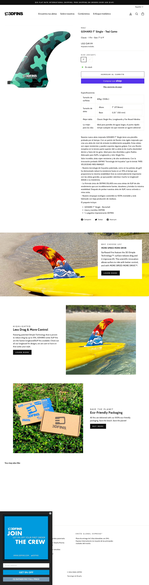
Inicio (83, 28)
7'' (84, 59)
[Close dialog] (50, 513)
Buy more (98, 426)
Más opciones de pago (112, 87)
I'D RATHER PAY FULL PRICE (26, 579)
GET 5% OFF (26, 572)
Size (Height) (88, 55)
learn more (110, 273)
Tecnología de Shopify (74, 576)
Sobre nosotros (67, 14)
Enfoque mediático (102, 14)
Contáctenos (84, 14)
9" (90, 59)
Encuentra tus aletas (47, 14)
